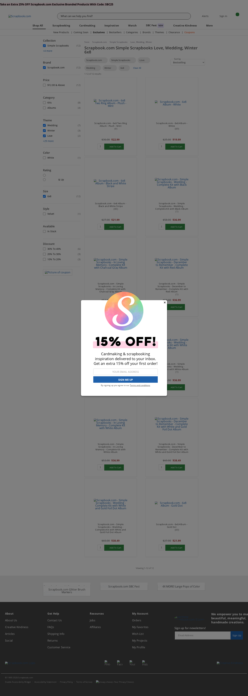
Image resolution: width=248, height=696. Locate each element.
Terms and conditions (140, 385)
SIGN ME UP (125, 379)
